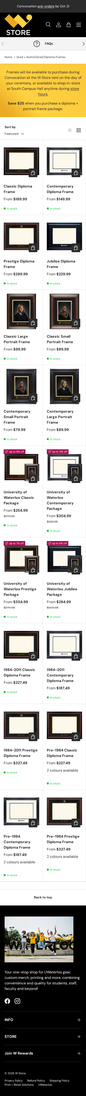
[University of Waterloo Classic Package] (21, 467)
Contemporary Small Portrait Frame (17, 417)
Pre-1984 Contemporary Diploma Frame (17, 842)
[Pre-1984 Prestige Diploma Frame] (64, 811)
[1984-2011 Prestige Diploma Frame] (21, 725)
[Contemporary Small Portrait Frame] (21, 386)
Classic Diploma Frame (18, 189)
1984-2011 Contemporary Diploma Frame (60, 675)
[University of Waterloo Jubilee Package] (64, 559)
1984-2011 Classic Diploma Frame (19, 672)
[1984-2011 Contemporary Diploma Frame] (64, 645)
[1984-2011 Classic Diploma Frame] (21, 645)
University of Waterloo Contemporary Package (60, 500)
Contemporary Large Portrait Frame (60, 417)
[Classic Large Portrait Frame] (21, 311)
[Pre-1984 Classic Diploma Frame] (64, 725)
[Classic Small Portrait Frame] (64, 311)
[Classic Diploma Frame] (21, 161)
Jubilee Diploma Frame (61, 264)
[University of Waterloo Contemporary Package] (64, 467)
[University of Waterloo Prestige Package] (21, 559)
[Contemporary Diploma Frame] (64, 161)
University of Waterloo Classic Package (19, 497)
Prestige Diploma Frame (19, 264)
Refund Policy (36, 1080)
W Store (20, 1073)
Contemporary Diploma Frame (60, 189)
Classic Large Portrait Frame (17, 339)
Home (8, 57)
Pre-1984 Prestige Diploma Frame (63, 839)
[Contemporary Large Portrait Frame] (64, 386)
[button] (69, 25)
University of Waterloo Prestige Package (20, 589)
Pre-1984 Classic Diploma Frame (62, 753)
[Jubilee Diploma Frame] (64, 236)
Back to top (43, 897)
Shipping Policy (59, 1080)
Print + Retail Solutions (19, 1085)
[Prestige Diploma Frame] (21, 236)
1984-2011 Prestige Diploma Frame (21, 753)
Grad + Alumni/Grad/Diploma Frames (41, 57)
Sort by (10, 127)
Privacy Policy (14, 1080)
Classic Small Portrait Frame (60, 339)
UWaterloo (45, 1085)
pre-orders (46, 6)
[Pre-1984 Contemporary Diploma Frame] (21, 811)
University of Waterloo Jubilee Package (62, 589)
